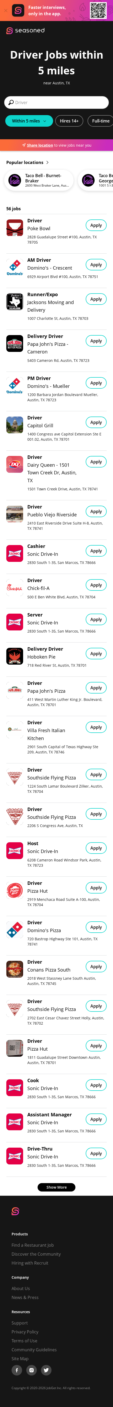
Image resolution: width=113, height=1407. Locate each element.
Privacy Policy (25, 1332)
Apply (96, 225)
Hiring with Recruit (30, 1263)
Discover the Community (36, 1254)
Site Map (20, 1359)
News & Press (25, 1297)
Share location (40, 145)
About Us (21, 1288)
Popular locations (25, 162)
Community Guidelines (34, 1350)
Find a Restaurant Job (33, 1245)
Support (20, 1323)
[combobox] (56, 102)
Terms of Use (24, 1341)
